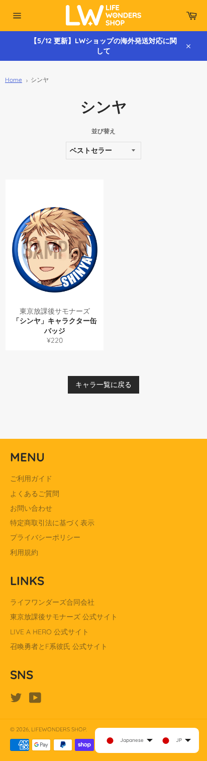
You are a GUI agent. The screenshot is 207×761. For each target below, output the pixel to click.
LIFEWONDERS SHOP (58, 729)
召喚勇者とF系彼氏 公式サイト (59, 646)
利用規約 (24, 552)
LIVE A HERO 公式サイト (49, 631)
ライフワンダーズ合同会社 (52, 602)
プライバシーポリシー (45, 537)
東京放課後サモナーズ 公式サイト (64, 616)
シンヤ (40, 79)
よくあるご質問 (34, 493)
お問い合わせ (31, 508)
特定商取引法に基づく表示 (52, 522)
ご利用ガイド (31, 478)
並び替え (103, 131)
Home (13, 79)
